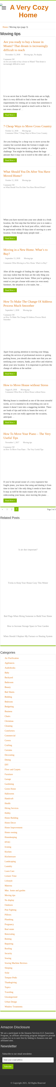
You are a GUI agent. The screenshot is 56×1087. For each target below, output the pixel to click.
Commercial (10, 735)
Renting (8, 939)
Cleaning (8, 726)
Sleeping (8, 968)
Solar (7, 973)
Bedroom (9, 702)
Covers (8, 740)
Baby (7, 673)
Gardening (9, 784)
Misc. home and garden (15, 890)
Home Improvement (13, 827)
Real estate (9, 929)
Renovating (10, 934)
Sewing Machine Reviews (16, 963)
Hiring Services (11, 808)
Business (8, 711)
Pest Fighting (10, 910)
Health (7, 803)
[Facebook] (28, 1079)
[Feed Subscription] (55, 33)
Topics (7, 987)
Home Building (11, 818)
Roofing (8, 948)
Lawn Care (9, 871)
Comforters (10, 731)
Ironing (8, 847)
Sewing (8, 958)
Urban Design (11, 1002)
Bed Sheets (9, 692)
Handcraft (9, 798)
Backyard (9, 677)
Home (5, 27)
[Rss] (25, 1079)
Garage (8, 779)
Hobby (8, 813)
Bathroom (9, 682)
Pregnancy (9, 924)
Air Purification (12, 658)
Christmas (9, 721)
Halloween (9, 794)
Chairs (7, 716)
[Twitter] (31, 1079)
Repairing (9, 944)
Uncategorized (11, 997)
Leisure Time (10, 876)
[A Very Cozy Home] (28, 10)
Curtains (8, 750)
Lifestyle (8, 881)
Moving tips (28, 55)
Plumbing (9, 919)
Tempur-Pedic (11, 977)
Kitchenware (10, 856)
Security (8, 953)
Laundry (8, 866)
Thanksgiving (11, 982)
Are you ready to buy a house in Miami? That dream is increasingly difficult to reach (25, 46)
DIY (7, 764)
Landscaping (10, 861)
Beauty (8, 687)
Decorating (9, 755)
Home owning (11, 832)
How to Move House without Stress (25, 385)
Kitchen (8, 852)
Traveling (9, 992)
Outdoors (9, 905)
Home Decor (10, 823)
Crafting (8, 745)
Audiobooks (10, 668)
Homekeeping (11, 837)
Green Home (10, 789)
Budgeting (9, 706)
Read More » (10, 115)
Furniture (9, 774)
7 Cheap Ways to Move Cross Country (27, 126)
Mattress (8, 885)
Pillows (8, 915)
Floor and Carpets (12, 769)
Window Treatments (13, 1006)
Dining (8, 760)
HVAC (7, 842)
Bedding (8, 697)
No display (38, 55)
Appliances (9, 663)
